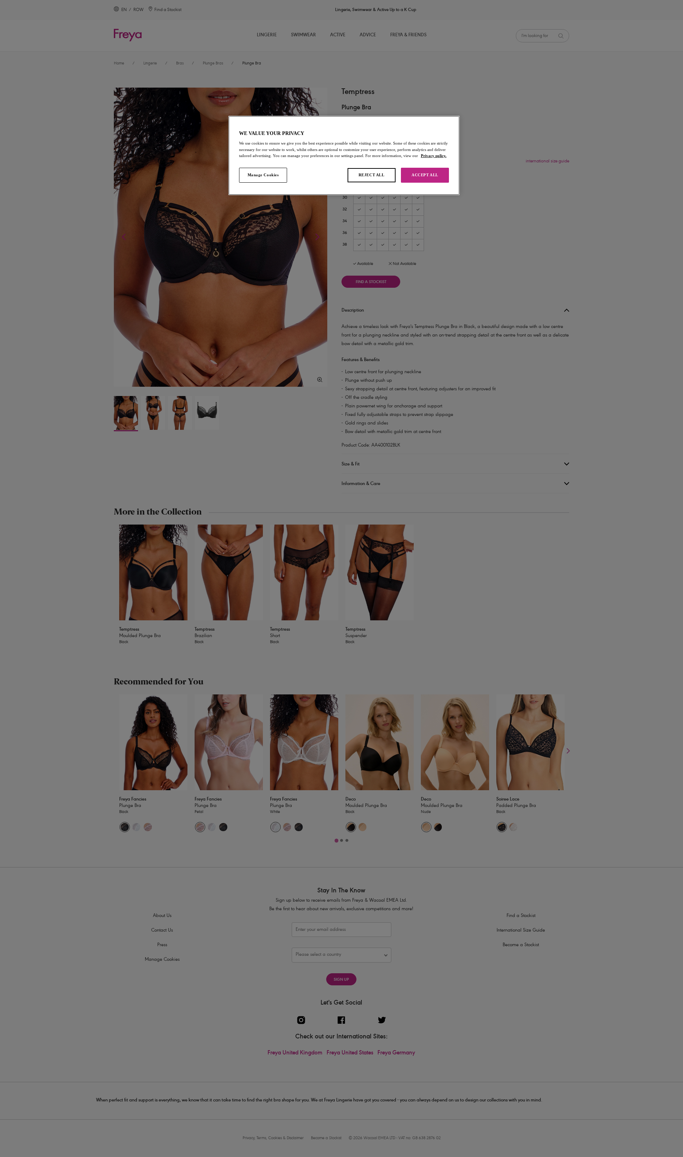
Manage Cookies (263, 175)
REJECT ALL (372, 175)
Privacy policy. (433, 155)
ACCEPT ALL (425, 175)
